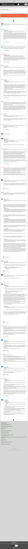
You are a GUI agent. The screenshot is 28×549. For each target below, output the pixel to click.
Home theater (11, 6)
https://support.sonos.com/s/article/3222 (16, 24)
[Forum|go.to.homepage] (8, 4)
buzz (3, 65)
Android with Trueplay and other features (6, 426)
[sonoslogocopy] (14, 1)
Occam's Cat (4, 29)
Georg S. (4, 124)
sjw (3, 45)
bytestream (4, 325)
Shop (1, 1)
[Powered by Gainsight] (14, 448)
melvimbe (4, 198)
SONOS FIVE (2, 428)
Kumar (4, 113)
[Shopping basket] (26, 1)
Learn (3, 1)
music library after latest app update (5, 430)
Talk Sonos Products (6, 6)
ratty (3, 339)
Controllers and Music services (4, 425)
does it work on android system (5, 444)
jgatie (4, 138)
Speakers (2, 429)
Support (5, 1)
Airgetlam (4, 179)
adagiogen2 (4, 148)
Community (2, 6)
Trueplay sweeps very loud (4, 432)
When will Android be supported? (5, 424)
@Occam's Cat (5, 46)
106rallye (4, 23)
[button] (0, 4)
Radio (7, 1)
